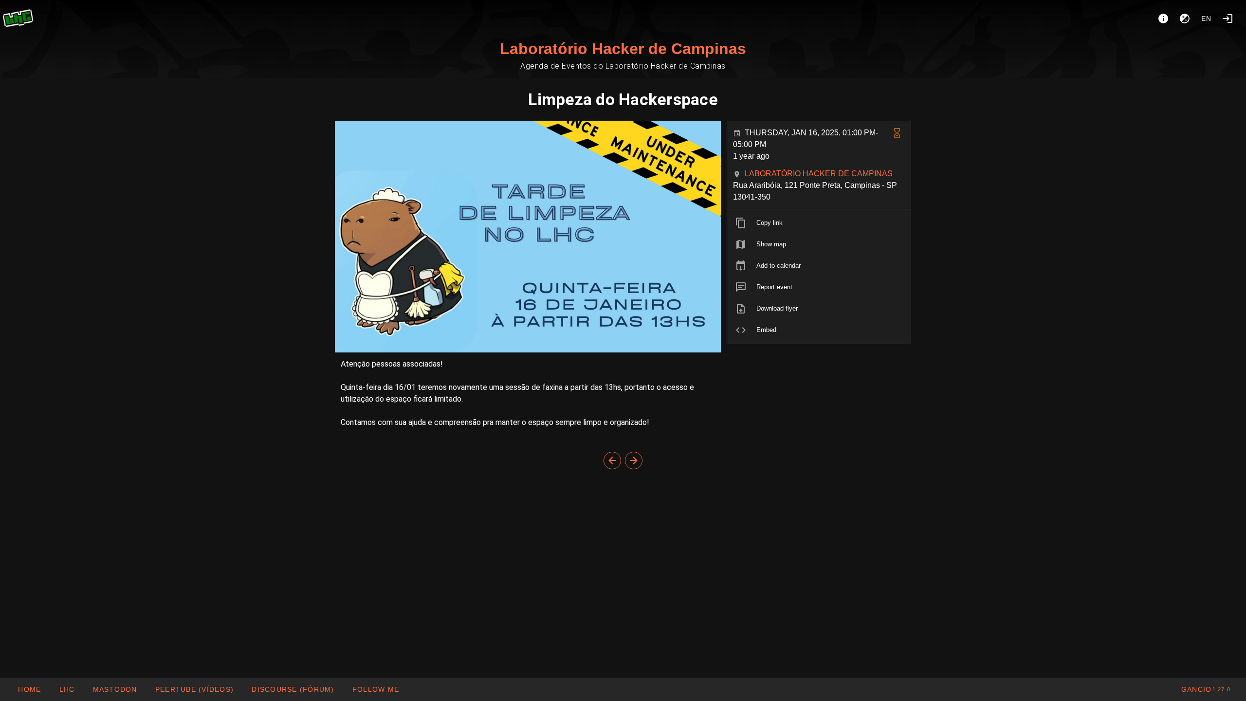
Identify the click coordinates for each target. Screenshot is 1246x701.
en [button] (1206, 18)
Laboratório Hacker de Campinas (623, 48)
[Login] (1227, 18)
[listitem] (819, 223)
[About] (1163, 18)
